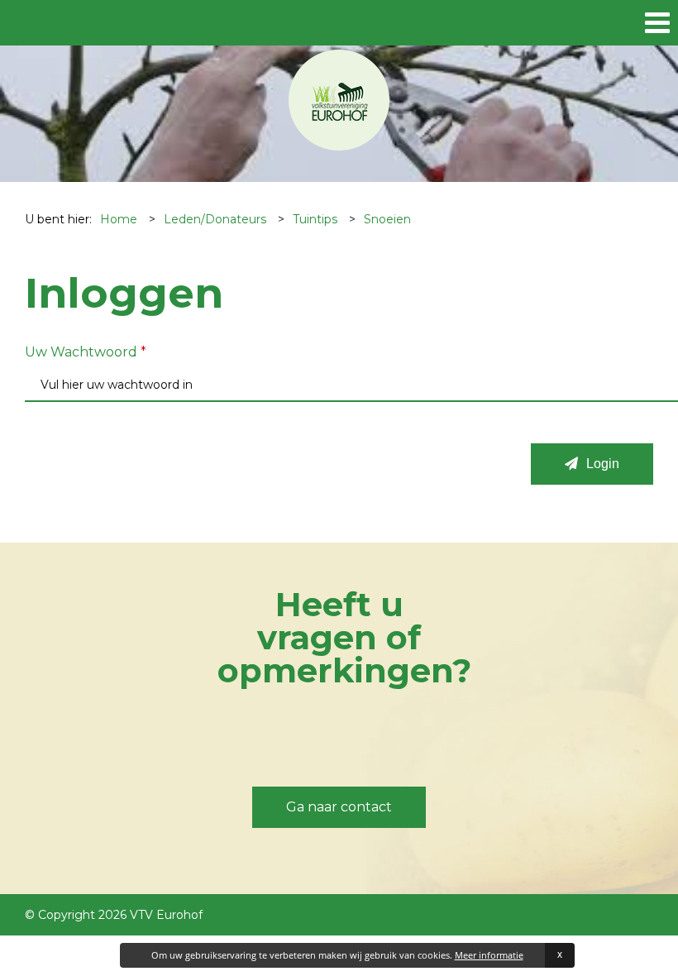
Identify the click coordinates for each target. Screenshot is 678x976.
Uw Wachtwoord (85, 352)
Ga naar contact (339, 807)
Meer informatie (489, 955)
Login (602, 464)
